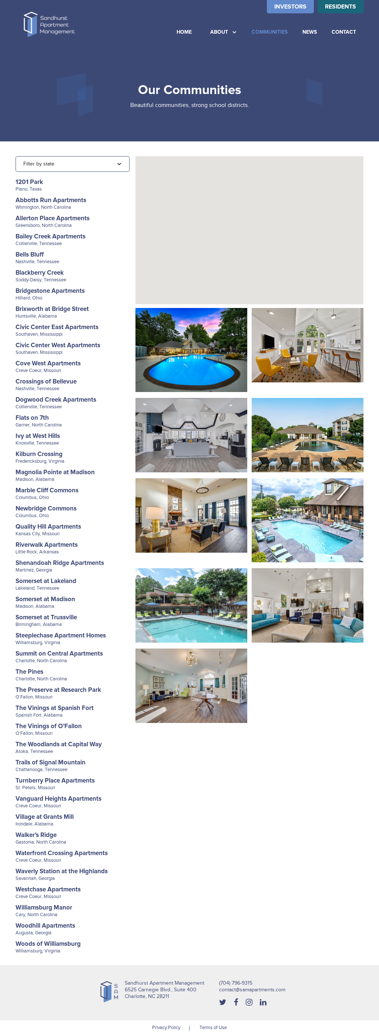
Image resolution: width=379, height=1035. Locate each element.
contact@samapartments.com (252, 989)
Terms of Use (213, 1027)
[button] (223, 32)
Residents (340, 6)
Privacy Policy (166, 1027)
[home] (49, 24)
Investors (290, 6)
